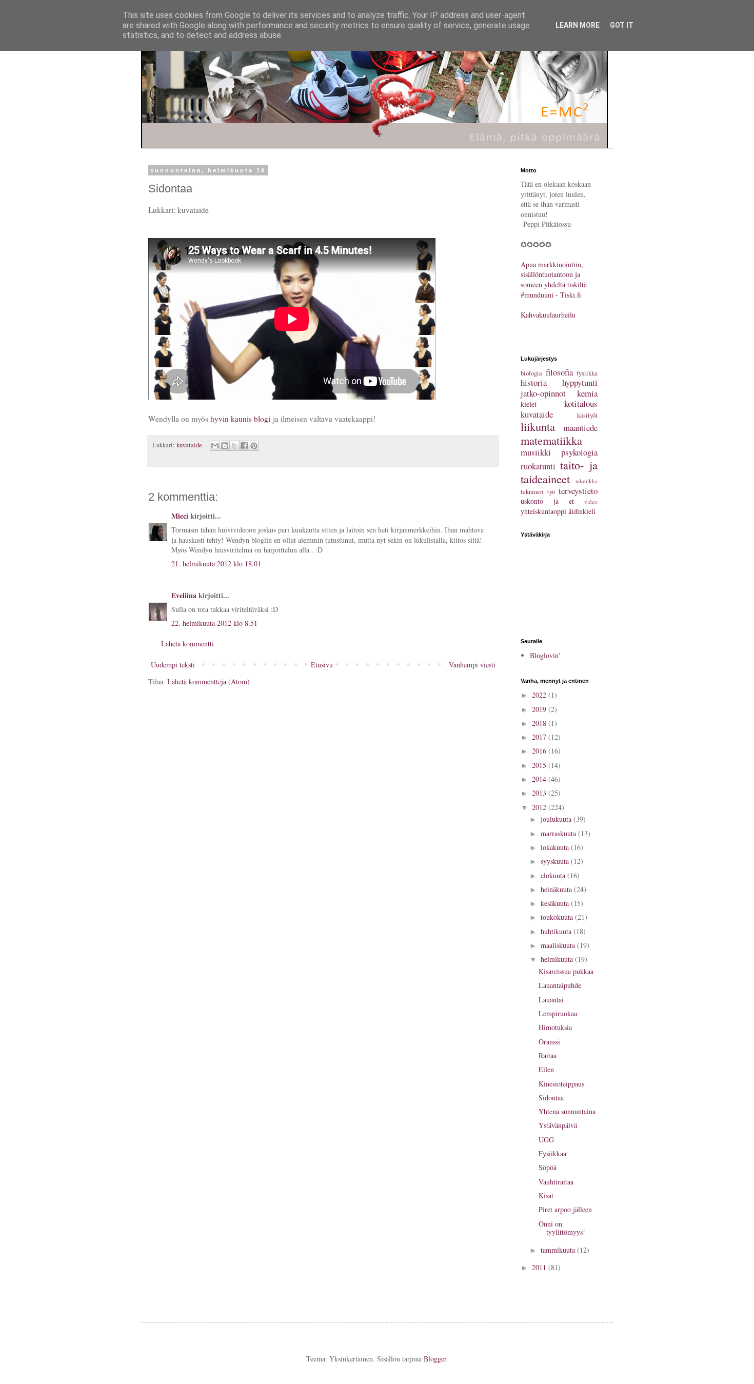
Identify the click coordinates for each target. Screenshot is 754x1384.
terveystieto (578, 491)
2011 (540, 1267)
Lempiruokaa (558, 1013)
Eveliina (183, 595)
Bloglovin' (545, 655)
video (591, 501)
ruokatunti (538, 466)
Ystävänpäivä (558, 1125)
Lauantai (551, 999)
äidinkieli (582, 511)
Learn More (577, 25)
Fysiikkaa (552, 1153)
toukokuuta (558, 917)
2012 (540, 807)
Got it (621, 25)
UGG (546, 1139)
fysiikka (587, 373)
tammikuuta (559, 1250)
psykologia (579, 452)
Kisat (546, 1195)
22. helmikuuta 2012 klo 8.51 (214, 623)
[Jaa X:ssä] (234, 446)
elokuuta (554, 875)
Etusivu (322, 664)
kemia (587, 393)
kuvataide (189, 445)
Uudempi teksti (173, 664)
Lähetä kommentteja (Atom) (208, 681)
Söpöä (548, 1167)
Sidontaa (551, 1097)
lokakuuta (556, 847)
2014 (540, 779)
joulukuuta (557, 819)
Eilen (546, 1069)
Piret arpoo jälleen (565, 1209)
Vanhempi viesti (472, 664)
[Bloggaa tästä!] (225, 446)
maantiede (580, 427)
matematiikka (551, 440)
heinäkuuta (557, 889)
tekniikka (587, 481)
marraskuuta (559, 833)
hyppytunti (580, 382)
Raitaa (548, 1055)
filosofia (559, 372)
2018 (540, 723)
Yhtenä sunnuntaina (567, 1111)
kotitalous (581, 403)
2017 (540, 737)
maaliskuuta (559, 945)
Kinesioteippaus (561, 1084)
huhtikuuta (557, 931)
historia (534, 382)
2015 (540, 765)
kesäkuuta (556, 903)
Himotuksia (555, 1027)
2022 (540, 695)
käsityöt (587, 415)
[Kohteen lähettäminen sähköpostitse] (215, 446)
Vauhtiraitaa (556, 1182)
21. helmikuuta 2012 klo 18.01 (216, 563)
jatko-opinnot (543, 393)
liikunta (538, 426)
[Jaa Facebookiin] (244, 446)
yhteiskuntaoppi (543, 511)
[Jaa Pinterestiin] (254, 446)
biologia (531, 373)
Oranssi (549, 1041)
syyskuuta (556, 861)
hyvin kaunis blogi (240, 418)
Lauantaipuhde (560, 985)
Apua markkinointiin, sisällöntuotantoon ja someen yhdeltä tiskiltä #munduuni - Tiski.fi (554, 280)
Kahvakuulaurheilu (548, 315)
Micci (179, 515)
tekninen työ (538, 491)
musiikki (536, 452)
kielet (529, 404)
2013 (540, 793)
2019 (540, 709)
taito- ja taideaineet (559, 471)
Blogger (435, 1358)
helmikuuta (558, 959)
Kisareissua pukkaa (566, 971)
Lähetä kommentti (187, 643)
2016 (540, 751)
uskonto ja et (547, 501)
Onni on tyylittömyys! (562, 1228)
